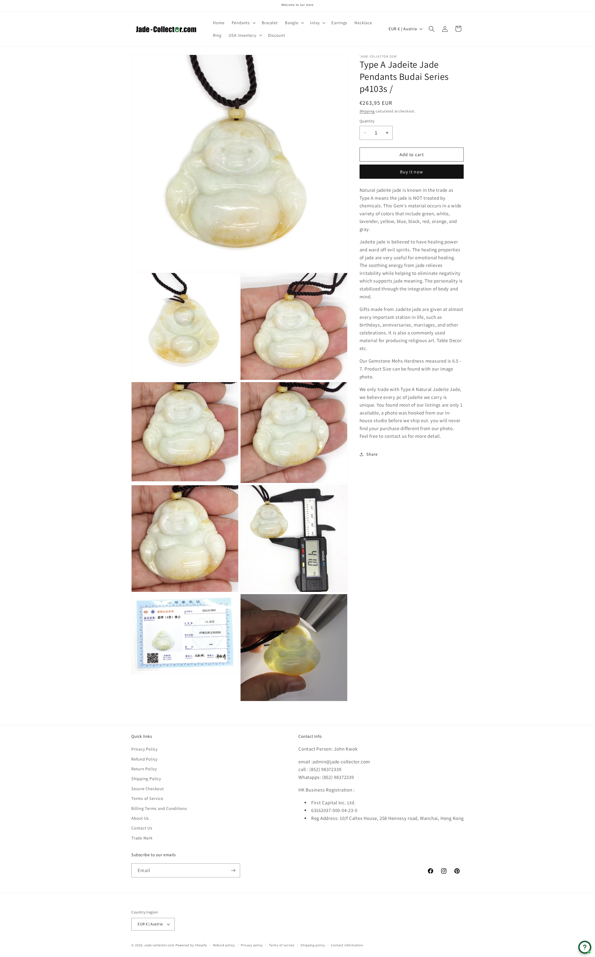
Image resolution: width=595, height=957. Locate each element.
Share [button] (371, 454)
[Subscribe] (233, 870)
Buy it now (411, 171)
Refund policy (224, 945)
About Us (140, 818)
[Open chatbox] (584, 947)
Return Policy (144, 769)
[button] (243, 22)
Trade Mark (142, 838)
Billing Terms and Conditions (159, 808)
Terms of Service (147, 798)
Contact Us (141, 828)
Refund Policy (144, 759)
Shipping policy (313, 945)
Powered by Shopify (191, 945)
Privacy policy (252, 945)
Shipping (367, 111)
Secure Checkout (147, 788)
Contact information (347, 945)
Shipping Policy (146, 779)
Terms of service (282, 945)
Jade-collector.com (159, 945)
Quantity (367, 121)
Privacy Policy (144, 749)
